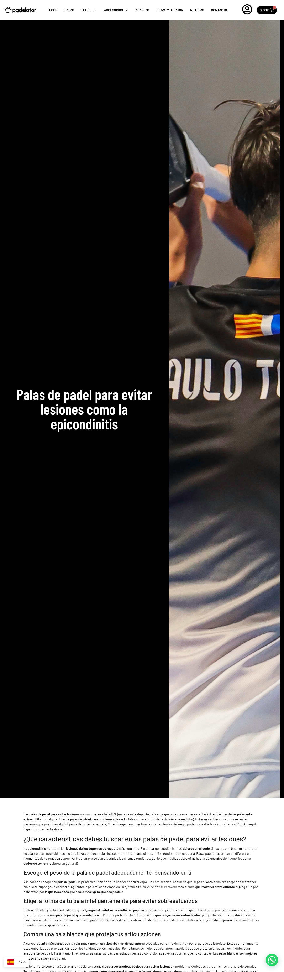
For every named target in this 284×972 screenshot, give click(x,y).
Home (53, 10)
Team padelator (170, 10)
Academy (142, 10)
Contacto (219, 10)
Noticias (197, 10)
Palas (69, 10)
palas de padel (39, 814)
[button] (272, 960)
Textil (86, 10)
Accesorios (113, 10)
